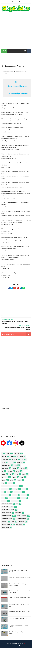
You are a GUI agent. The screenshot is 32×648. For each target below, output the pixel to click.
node (23, 489)
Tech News (18, 512)
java (23, 474)
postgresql (5, 495)
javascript (4, 477)
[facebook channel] (9, 443)
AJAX (8, 453)
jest (22, 477)
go (2, 471)
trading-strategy (21, 518)
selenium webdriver (7, 503)
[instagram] (17, 645)
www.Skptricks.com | (18, 643)
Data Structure (6, 465)
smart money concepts (8, 509)
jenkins (14, 477)
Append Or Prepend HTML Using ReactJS (20, 611)
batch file (14, 459)
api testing (20, 456)
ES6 (16, 465)
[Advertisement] (16, 31)
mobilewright (5, 489)
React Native (13, 498)
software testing (6, 512)
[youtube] (12, 1)
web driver (19, 524)
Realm (23, 498)
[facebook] (14, 1)
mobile (10, 483)
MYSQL (15, 489)
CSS (11, 462)
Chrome (4, 462)
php (9, 492)
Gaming (14, 468)
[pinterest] (19, 1)
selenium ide (14, 500)
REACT (3, 498)
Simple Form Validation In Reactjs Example (20, 577)
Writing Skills (5, 527)
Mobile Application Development (10, 486)
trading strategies (7, 515)
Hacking (10, 471)
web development (6, 524)
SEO (17, 503)
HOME (4, 51)
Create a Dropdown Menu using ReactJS (19, 597)
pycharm (14, 495)
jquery (3, 480)
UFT (13, 521)
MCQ (7, 73)
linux (11, 480)
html (17, 471)
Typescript (4, 521)
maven (19, 480)
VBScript (21, 521)
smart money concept (7, 506)
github (22, 468)
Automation (5, 459)
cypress (19, 462)
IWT (17, 474)
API (12, 456)
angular (4, 456)
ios (11, 474)
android (17, 453)
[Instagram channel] (15, 443)
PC (2, 492)
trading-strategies (7, 518)
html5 (3, 474)
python (24, 495)
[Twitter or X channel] (21, 443)
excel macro (5, 468)
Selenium (4, 500)
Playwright (18, 492)
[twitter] (17, 1)
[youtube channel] (3, 443)
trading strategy (21, 515)
